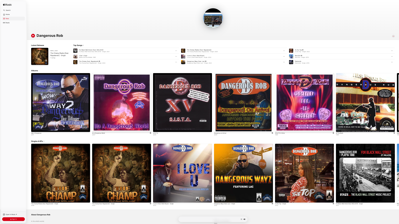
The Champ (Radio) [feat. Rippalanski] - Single (46, 144)
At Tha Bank (340, 74)
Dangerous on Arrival (221, 74)
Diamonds (298, 61)
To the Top (298, 50)
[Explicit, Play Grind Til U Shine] (277, 129)
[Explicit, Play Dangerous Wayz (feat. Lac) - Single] (216, 199)
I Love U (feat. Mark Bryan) (195, 55)
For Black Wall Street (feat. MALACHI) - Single (351, 144)
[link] (78, 45)
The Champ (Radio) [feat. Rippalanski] (199, 50)
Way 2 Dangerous (36, 74)
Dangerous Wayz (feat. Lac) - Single (225, 144)
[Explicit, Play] (75, 62)
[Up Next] (241, 219)
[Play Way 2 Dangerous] (33, 129)
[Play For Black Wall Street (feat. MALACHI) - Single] (338, 199)
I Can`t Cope (83, 55)
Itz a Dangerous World (99, 74)
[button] (13, 10)
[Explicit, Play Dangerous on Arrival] (216, 129)
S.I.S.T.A (155, 74)
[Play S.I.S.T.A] (155, 129)
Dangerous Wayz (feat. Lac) (196, 61)
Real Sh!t (298, 55)
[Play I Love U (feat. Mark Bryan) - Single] (155, 199)
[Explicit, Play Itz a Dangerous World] (94, 129)
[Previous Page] (71, 56)
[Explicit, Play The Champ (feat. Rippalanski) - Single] (94, 199)
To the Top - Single (281, 144)
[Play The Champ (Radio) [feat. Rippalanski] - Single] (33, 62)
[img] (7, 5)
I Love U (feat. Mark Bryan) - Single (164, 144)
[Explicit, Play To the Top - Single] (277, 199)
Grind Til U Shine (280, 74)
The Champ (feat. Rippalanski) (89, 61)
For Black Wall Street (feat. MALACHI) (91, 50)
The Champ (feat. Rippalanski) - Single (104, 144)
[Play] (33, 36)
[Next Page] (396, 56)
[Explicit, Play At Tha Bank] (338, 129)
